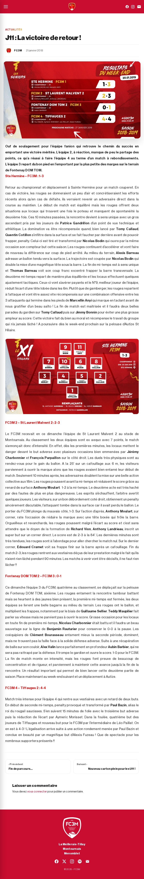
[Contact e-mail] (139, 7)
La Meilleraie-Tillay (72, 844)
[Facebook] (127, 6)
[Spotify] (80, 861)
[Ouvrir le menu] (6, 7)
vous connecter (37, 791)
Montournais (72, 849)
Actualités (13, 29)
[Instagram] (133, 6)
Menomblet (72, 853)
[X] (64, 861)
